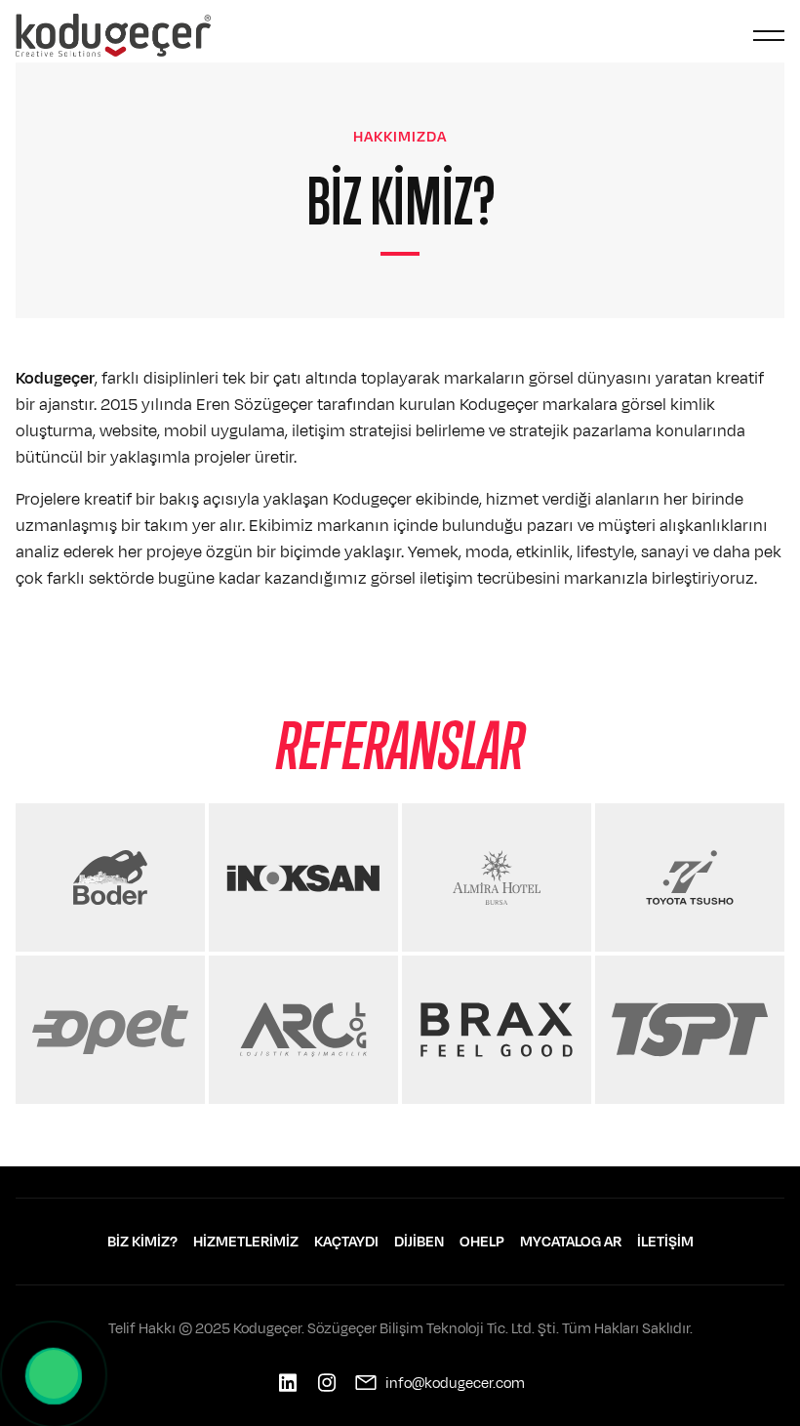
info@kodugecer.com (455, 1383)
